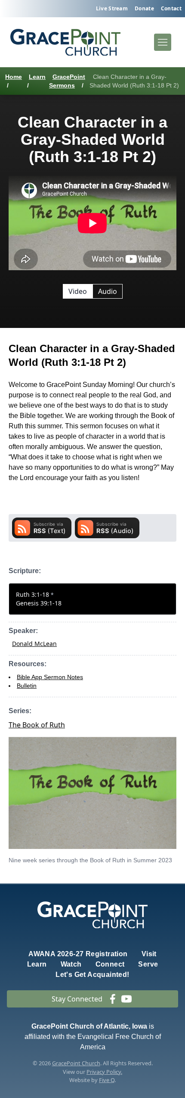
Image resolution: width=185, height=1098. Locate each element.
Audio (107, 291)
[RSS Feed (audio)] (107, 528)
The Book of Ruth (37, 725)
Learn (37, 76)
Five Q (106, 1080)
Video (77, 291)
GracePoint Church (76, 1063)
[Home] (65, 42)
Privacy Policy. (104, 1072)
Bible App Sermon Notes (50, 677)
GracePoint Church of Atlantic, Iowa (89, 1026)
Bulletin (27, 685)
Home (13, 76)
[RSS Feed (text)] (41, 528)
